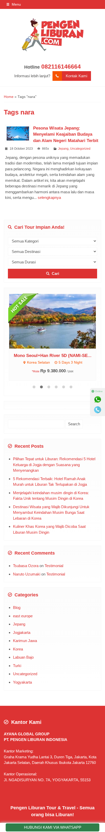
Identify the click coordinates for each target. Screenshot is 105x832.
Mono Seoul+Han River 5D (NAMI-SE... (52, 355)
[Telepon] (97, 410)
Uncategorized (80, 148)
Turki (17, 665)
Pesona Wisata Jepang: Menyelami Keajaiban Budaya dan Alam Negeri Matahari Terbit (65, 134)
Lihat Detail (57, 321)
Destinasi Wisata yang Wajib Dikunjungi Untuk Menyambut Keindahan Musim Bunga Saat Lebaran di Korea (51, 512)
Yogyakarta (22, 682)
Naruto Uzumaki (26, 574)
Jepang (63, 148)
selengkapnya (49, 197)
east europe (23, 616)
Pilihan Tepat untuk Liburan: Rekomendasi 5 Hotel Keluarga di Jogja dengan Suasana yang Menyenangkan (54, 464)
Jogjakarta (21, 632)
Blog (16, 607)
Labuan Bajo (23, 657)
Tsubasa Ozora (25, 566)
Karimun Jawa (25, 640)
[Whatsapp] (97, 399)
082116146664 (61, 66)
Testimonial (54, 566)
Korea (18, 649)
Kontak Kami (76, 76)
